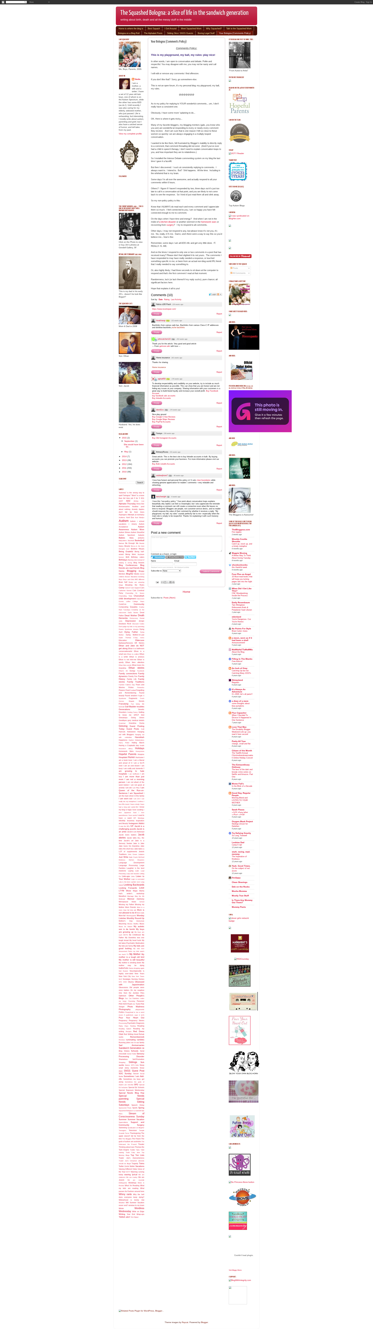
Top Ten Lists (137, 1155)
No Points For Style (241, 629)
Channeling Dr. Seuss (134, 593)
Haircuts (122, 732)
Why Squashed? (214, 28)
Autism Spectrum (127, 535)
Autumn (141, 535)
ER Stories (139, 643)
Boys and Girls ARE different (133, 579)
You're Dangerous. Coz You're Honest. (241, 620)
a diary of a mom (240, 701)
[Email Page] (157, 582)
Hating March (138, 743)
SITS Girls (135, 1065)
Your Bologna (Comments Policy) (235, 33)
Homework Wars (126, 751)
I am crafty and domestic (133, 768)
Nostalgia (126, 979)
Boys (120, 579)
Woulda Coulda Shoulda (239, 540)
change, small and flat (241, 744)
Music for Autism (125, 926)
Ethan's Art (123, 671)
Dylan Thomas (125, 637)
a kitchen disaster (167, 222)
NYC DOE (123, 982)
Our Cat (128, 998)
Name (153, 561)
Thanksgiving (135, 1133)
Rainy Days (123, 1026)
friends (141, 701)
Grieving (123, 726)
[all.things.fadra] (241, 959)
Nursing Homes (137, 979)
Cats (134, 591)
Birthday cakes (137, 557)
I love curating (137, 810)
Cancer (127, 588)
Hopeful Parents (127, 754)
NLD (120, 979)
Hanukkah (139, 737)
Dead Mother (131, 615)
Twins (141, 1163)
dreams (136, 629)
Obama (131, 982)
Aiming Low (139, 501)
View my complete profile (130, 134)
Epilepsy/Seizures (126, 643)
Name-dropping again (136, 968)
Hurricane (139, 757)
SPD (136, 1085)
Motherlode (140, 921)
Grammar (122, 723)
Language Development (131, 863)
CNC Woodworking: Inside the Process (240, 594)
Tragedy (135, 1164)
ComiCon (122, 604)
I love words (132, 815)
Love (141, 887)
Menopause (123, 902)
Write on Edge (138, 1211)
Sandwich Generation (130, 1048)
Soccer (136, 1074)
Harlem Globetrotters (136, 740)
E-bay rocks (138, 637)
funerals (121, 707)
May (126, 452)
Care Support (135, 588)
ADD (128, 501)
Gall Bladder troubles (134, 707)
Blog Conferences (128, 565)
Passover (140, 1001)
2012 (124, 464)
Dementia (123, 618)
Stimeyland (237, 680)
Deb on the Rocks (241, 887)
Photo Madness (135, 1007)
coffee (128, 601)
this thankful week (239, 567)
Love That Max (239, 727)
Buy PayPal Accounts (161, 422)
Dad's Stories (133, 612)
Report (219, 314)
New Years (139, 974)
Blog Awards (138, 563)
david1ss (160, 410)
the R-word (132, 1144)
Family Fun (132, 676)
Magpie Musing (239, 553)
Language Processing (128, 865)
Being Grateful (126, 551)
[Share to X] (167, 582)
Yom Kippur (135, 1217)
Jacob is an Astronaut (135, 832)
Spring (141, 1108)
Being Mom (130, 554)
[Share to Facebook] (170, 582)
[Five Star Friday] (260, 431)
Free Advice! (237, 661)
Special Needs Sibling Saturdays (131, 1101)
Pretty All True (239, 741)
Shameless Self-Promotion (131, 1059)
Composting (123, 607)
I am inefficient (133, 774)
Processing (123, 1023)
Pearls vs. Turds (133, 1004)
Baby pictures (137, 538)
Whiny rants (125, 1194)
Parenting (131, 1001)
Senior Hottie (131, 1054)
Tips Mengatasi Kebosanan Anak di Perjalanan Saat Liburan (242, 607)
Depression (130, 621)
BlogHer (129, 574)
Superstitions (123, 1122)
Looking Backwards (134, 884)
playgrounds (140, 1009)
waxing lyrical (130, 1174)
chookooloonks (240, 565)
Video (135, 1169)
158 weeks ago (169, 433)
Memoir (130, 899)
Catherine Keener (125, 590)
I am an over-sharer (131, 766)
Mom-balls (140, 913)
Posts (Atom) (169, 598)
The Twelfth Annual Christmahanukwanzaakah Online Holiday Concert (242, 755)
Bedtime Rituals (137, 549)
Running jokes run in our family (131, 1043)
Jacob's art (128, 841)
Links (133, 876)
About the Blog (238, 652)
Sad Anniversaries (131, 1045)
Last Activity (176, 299)
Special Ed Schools (136, 1087)
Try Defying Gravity (241, 833)
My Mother (135, 954)
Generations (124, 709)
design (141, 621)
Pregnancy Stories (136, 1021)
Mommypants (131, 915)
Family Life (132, 679)
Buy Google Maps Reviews (163, 419)
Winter (121, 1208)
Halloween (131, 732)
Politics (121, 1012)
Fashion (121, 685)
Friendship (124, 704)
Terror (127, 1133)
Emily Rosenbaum (241, 602)
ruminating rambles (135, 1040)
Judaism (141, 854)
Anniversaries (124, 507)
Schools (134, 1051)
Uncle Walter (129, 1166)
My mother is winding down (130, 963)
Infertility (122, 821)
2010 (124, 472)
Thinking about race (126, 1147)
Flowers (122, 690)
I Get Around (170, 28)
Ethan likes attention (134, 662)
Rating (166, 299)
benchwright (161, 496)
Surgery (140, 1125)
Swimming (123, 1128)
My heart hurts (135, 940)
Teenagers (122, 1130)
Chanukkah (139, 596)
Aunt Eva (130, 517)
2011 (124, 468)
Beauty (127, 546)
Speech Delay (137, 1105)
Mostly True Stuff (240, 896)
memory (140, 899)
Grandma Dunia (136, 723)
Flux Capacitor (239, 713)
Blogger (204, 1322)
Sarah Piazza (238, 810)
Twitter (121, 1166)
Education (123, 640)
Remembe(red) (137, 1037)
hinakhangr (160, 320)
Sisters (127, 1065)
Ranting (133, 1026)
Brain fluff (123, 582)
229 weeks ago (177, 304)
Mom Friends (130, 907)
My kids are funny (126, 946)
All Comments (239, 273)
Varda (137, 79)
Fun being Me (137, 704)
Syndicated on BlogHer (136, 1128)
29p (168, 379)
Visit (235, 1270)
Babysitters (123, 540)
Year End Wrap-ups (135, 1214)
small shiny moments (128, 1068)
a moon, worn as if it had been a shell (242, 639)
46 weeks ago (179, 475)
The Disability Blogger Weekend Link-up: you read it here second (241, 731)
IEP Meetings (138, 818)
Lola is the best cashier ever (129, 882)
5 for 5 (137, 498)
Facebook (140, 671)
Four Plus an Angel (241, 574)
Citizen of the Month (242, 751)
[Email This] (162, 582)
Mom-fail (122, 916)
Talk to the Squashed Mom (239, 28)
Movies (129, 924)
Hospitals (123, 757)
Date (161, 299)
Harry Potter (124, 743)
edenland (236, 617)
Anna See (140, 504)
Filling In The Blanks (242, 659)
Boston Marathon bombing (134, 577)
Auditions (122, 517)
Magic (135, 891)
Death (141, 615)
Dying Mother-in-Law (135, 635)
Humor (131, 757)
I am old (128, 788)
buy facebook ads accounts (163, 396)
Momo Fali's (238, 784)
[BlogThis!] (165, 582)
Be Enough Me (131, 543)
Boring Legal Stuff (206, 33)
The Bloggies (126, 1139)
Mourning (122, 924)
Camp (121, 588)
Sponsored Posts (125, 1108)
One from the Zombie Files (131, 993)
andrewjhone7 (162, 475)
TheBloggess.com (241, 530)
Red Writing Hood (131, 1034)
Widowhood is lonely (129, 1200)
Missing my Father (126, 904)
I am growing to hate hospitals (131, 771)
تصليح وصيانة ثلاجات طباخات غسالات (240, 813)
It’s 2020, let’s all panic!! (242, 694)
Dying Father (131, 632)
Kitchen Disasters (136, 860)
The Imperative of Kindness (239, 857)
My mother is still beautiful (131, 960)
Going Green (137, 718)
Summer (123, 1119)
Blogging (131, 571)
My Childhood (135, 935)
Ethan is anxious (136, 657)
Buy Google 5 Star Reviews (163, 417)
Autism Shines (124, 532)
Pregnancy (123, 1021)
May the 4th (139, 896)
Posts (235, 268)
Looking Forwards (128, 888)
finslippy (236, 878)
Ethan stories (136, 667)
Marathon (122, 896)
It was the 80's (124, 826)
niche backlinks (178, 327)
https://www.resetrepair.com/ (164, 309)
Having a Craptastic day (129, 745)
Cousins (133, 607)
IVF (132, 826)
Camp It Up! (237, 845)
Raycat (185, 1322)
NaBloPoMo (123, 968)
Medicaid (122, 899)
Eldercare (139, 640)
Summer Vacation (136, 1119)
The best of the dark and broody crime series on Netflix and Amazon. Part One (242, 773)
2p (168, 497)
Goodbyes (123, 720)
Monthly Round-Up (135, 918)
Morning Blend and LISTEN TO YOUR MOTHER (240, 800)
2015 (124, 438)
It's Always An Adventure (239, 690)
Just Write (123, 857)
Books (136, 574)
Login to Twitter (190, 557)
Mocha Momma (239, 891)
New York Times (138, 976)
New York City (125, 976)
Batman (121, 543)
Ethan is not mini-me (127, 660)
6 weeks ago (175, 497)
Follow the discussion (219, 294)
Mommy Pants (239, 907)
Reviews (122, 1040)
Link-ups (126, 876)
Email (176, 561)
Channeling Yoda (125, 596)
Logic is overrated (137, 879)
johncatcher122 (164, 339)
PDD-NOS (123, 1004)
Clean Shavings (239, 882)
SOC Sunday (125, 1073)
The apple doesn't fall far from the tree (131, 1136)
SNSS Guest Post (134, 1070)
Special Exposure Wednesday (131, 1090)
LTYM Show (125, 891)
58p (168, 321)
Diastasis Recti (125, 624)
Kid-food (141, 857)
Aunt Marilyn (139, 517)
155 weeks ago (175, 452)
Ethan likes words (125, 665)
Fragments (133, 698)
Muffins (136, 924)
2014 (124, 456)
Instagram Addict (136, 823)
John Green (132, 854)
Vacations (139, 1166)
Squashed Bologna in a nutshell (130, 1111)
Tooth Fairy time (133, 1152)
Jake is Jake (138, 843)
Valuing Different (125, 1169)
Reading (140, 1026)
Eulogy (132, 671)
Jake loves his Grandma (129, 846)
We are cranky (131, 1177)
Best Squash (154, 28)
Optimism (122, 996)
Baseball (131, 540)
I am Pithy (135, 788)
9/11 (142, 498)
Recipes (129, 1031)
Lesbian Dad (238, 842)
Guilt (142, 729)
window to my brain (136, 1205)
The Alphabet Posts (153, 33)
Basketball (139, 540)
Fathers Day (130, 685)
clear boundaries (204, 480)
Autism (124, 521)
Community (139, 604)
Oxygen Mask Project (242, 821)
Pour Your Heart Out (131, 1018)
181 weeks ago (176, 358)
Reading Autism (125, 1029)
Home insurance (159, 367)
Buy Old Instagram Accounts (164, 438)
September (129, 441)
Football (133, 690)
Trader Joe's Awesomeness (131, 1158)
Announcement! (238, 643)
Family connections (128, 673)
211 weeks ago (176, 320)
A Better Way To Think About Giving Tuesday (241, 556)
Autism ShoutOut (137, 532)
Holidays (139, 748)
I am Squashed (135, 793)
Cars (142, 588)
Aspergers (123, 515)
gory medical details (136, 720)
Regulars (235, 682)
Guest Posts (132, 729)
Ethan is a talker (133, 654)
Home (186, 591)
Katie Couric (133, 857)
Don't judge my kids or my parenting (131, 626)
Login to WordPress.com (174, 557)
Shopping (122, 1062)
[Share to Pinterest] (173, 582)
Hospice (141, 754)
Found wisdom (131, 696)
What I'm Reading (132, 1186)
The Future (136, 1139)
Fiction (131, 687)
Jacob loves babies (127, 835)
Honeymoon (140, 751)
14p (173, 339)
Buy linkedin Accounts (161, 398)
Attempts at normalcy (135, 515)
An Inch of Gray (239, 668)
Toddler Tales (135, 1150)
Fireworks (140, 687)
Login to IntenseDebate (158, 557)
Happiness (123, 740)
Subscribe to (156, 571)
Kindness (122, 860)
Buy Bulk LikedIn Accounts (163, 464)
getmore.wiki (164, 346)
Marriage (130, 896)
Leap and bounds (132, 873)
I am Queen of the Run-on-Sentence (131, 790)
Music (142, 924)
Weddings (132, 1183)
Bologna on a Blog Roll (128, 33)
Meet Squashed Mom (191, 28)
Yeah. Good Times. (241, 866)
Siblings (133, 1062)
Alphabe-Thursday (127, 504)
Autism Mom (137, 529)
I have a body (134, 804)
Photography (125, 1009)
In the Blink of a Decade (242, 786)
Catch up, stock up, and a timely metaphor (242, 545)
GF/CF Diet (139, 715)
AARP (121, 501)
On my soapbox (137, 990)
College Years (138, 601)
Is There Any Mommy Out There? (242, 901)
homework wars (208, 222)
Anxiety (135, 509)
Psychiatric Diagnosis (135, 1023)
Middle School (138, 902)
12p (170, 476)
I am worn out (125, 799)
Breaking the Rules (134, 585)
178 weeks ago (176, 379)
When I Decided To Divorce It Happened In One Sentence (241, 717)
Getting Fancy (132, 712)
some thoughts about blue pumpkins (241, 704)
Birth (127, 557)
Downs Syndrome (125, 629)
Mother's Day (126, 921)
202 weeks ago (182, 339)
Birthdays (123, 560)
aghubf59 (162, 379)
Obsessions (123, 987)
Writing (122, 1214)
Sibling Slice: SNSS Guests (180, 33)
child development (127, 599)
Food (128, 690)
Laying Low (133, 871)
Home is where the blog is (131, 28)
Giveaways (123, 718)
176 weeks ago (175, 410)
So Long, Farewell (239, 835)
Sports (134, 1108)
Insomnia (130, 821)
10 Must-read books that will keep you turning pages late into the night (242, 579)
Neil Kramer (123, 971)
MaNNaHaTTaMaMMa (242, 650)
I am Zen (136, 799)
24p (166, 410)
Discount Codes (138, 624)
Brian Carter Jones (240, 631)
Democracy (134, 618)
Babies (122, 538)
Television (133, 1130)
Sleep (142, 1065)
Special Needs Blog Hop (131, 1093)
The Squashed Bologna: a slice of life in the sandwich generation (184, 13)
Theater (141, 1144)
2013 (124, 460)
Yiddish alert (124, 1217)
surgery (170, 225)
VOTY (128, 1172)
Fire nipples (237, 532)
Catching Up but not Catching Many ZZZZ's (241, 672)
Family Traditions (135, 682)
